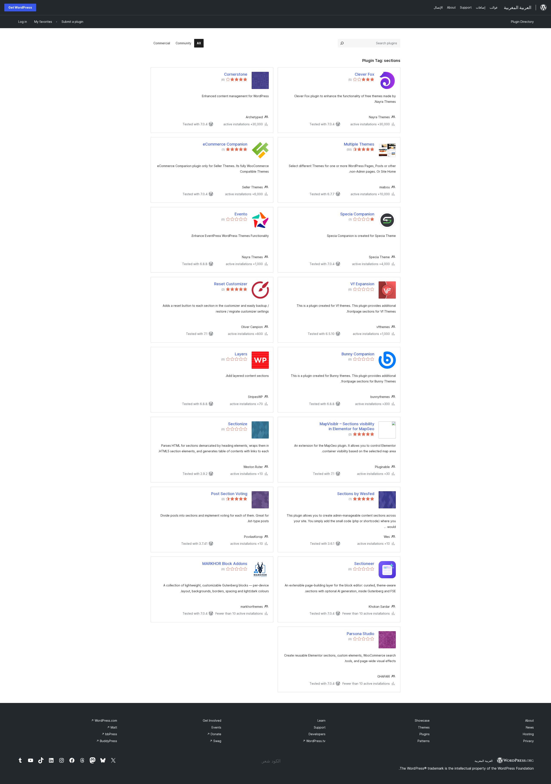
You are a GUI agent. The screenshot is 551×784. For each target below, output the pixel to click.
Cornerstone (235, 74)
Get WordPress (20, 7)
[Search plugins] (342, 43)
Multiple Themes (359, 144)
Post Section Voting (229, 493)
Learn (321, 720)
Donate (214, 734)
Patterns (424, 741)
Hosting (528, 734)
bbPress (109, 734)
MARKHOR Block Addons (224, 563)
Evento (241, 214)
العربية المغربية (484, 761)
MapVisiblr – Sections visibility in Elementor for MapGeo (347, 426)
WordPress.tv (314, 741)
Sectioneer (364, 563)
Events (216, 727)
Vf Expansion (362, 284)
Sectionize (237, 424)
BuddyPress (106, 741)
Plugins (424, 734)
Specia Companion (357, 214)
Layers (241, 354)
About (529, 720)
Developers (317, 734)
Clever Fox (364, 74)
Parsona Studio (360, 633)
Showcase (422, 720)
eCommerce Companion (225, 144)
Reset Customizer (230, 284)
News (530, 727)
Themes (424, 727)
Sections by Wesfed (355, 493)
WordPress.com (104, 720)
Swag (215, 741)
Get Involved (212, 720)
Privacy (528, 741)
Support (319, 727)
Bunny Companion (358, 354)
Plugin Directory (522, 21)
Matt (112, 727)
